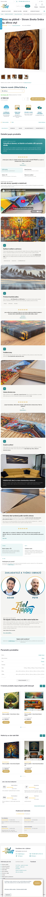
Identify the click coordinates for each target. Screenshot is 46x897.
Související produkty (29, 128)
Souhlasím (37, 883)
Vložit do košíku (38, 99)
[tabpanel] (12, 707)
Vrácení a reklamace (5, 868)
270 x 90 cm (35, 709)
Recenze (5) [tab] (12, 128)
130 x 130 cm (13, 709)
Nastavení (8, 894)
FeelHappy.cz (20, 856)
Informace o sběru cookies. (10, 889)
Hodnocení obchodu (23, 811)
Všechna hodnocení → (23, 165)
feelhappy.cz (33, 856)
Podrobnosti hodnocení (16, 25)
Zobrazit (6, 722)
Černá (43, 655)
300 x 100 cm (29, 709)
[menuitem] (7, 11)
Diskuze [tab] (20, 128)
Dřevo (43, 658)
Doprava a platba (4, 1)
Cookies (3, 874)
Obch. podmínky (5, 871)
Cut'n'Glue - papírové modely (22, 865)
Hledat (27, 6)
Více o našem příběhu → (7, 632)
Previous (41, 686)
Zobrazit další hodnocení (39, 806)
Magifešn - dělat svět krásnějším (20, 867)
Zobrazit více (23, 835)
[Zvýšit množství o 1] (28, 98)
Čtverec (42, 661)
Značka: (42, 122)
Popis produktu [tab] (5, 128)
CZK (41, 1)
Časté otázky (4, 869)
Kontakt (3, 878)
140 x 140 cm (7, 709)
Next (44, 686)
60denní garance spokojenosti (7, 876)
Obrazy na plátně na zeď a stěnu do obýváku (21, 871)
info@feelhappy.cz (11, 564)
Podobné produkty (39, 128)
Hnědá (40, 655)
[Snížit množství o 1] (28, 100)
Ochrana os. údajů (5, 873)
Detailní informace (27, 82)
